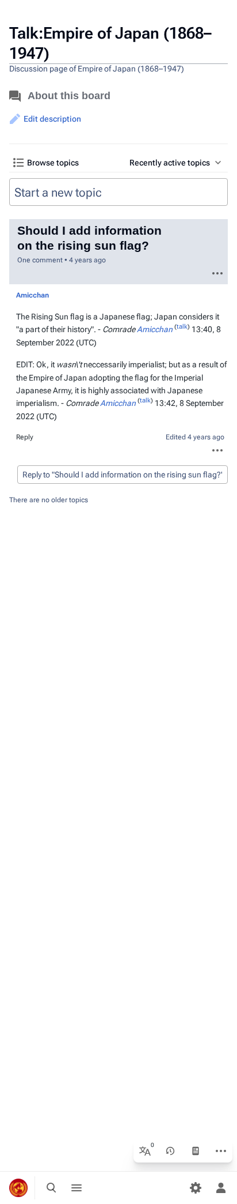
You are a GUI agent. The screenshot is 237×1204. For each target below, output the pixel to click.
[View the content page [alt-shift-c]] (195, 1150)
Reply (24, 437)
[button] (45, 119)
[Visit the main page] (18, 1187)
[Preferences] (195, 1187)
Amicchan (155, 329)
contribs (82, 295)
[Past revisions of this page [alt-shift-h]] (170, 1150)
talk (58, 295)
